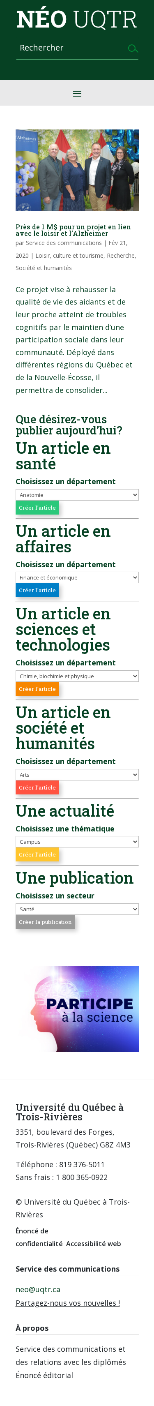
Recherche (121, 255)
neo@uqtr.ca (38, 1289)
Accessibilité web (93, 1243)
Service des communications (64, 243)
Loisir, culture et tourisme (69, 255)
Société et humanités (44, 268)
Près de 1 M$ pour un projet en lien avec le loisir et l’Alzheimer (73, 230)
